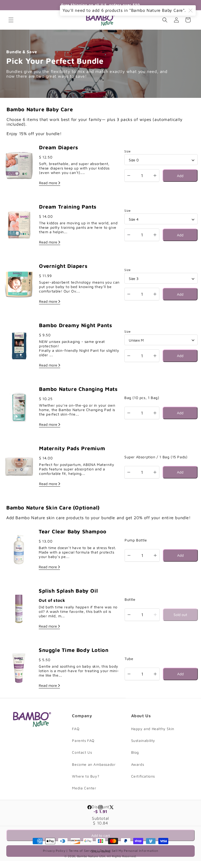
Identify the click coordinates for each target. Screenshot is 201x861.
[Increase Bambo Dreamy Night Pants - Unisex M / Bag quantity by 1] (155, 356)
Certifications (143, 776)
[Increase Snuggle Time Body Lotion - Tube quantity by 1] (155, 674)
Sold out (180, 614)
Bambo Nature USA (91, 856)
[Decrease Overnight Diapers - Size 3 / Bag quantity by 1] (129, 294)
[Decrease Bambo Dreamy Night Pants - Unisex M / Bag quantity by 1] (129, 356)
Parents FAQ (83, 740)
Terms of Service (83, 851)
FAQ (75, 728)
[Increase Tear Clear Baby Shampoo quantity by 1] (155, 555)
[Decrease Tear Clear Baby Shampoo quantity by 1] (129, 555)
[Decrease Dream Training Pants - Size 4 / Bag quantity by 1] (129, 235)
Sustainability (143, 740)
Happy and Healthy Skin (152, 728)
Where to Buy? (85, 776)
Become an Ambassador (93, 764)
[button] (11, 20)
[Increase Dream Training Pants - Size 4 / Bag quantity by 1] (155, 235)
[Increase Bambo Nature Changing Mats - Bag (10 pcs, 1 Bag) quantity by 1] (155, 413)
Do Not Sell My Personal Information (129, 851)
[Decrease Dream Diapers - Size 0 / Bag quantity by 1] (129, 175)
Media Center (84, 788)
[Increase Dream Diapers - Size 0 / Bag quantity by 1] (155, 175)
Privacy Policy (54, 851)
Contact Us (82, 752)
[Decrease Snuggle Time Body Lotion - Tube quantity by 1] (129, 674)
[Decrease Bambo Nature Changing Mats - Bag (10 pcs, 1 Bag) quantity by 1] (129, 413)
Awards (137, 764)
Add (180, 175)
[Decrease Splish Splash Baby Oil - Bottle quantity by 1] (129, 615)
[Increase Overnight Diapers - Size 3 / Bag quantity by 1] (155, 294)
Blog (135, 752)
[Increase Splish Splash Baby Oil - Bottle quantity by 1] (155, 615)
